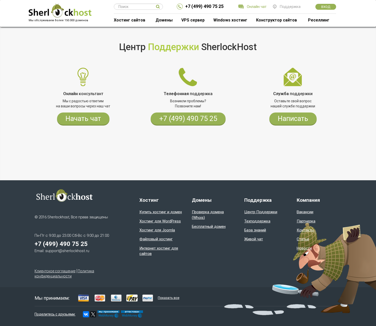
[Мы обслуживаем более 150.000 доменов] (59, 6)
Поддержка (290, 6)
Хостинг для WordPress (160, 221)
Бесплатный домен (209, 226)
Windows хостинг (230, 20)
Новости (304, 248)
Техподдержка (257, 221)
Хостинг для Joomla (157, 230)
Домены (164, 20)
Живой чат (253, 239)
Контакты (305, 230)
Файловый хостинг (156, 239)
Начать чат (83, 119)
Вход (325, 7)
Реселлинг (318, 20)
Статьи (303, 239)
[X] (93, 314)
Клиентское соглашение (55, 271)
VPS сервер (193, 20)
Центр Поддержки (260, 212)
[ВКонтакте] (86, 314)
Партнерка (306, 221)
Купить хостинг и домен (160, 212)
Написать (293, 119)
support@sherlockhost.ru (67, 251)
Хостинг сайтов (129, 20)
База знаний (255, 230)
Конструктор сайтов (276, 20)
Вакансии (305, 212)
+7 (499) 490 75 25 (204, 6)
